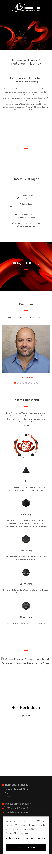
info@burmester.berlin (18, 803)
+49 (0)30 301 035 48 (17, 807)
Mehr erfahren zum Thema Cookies (25, 838)
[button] (3, 678)
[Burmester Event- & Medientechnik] (26, 7)
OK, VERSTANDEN (26, 847)
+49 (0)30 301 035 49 (16, 812)
